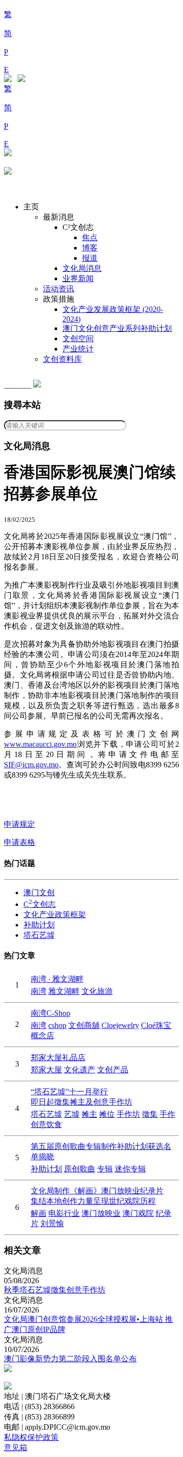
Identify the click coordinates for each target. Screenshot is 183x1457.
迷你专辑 (130, 1169)
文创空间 (78, 338)
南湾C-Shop (50, 1013)
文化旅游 (97, 991)
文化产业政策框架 (54, 914)
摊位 (107, 1114)
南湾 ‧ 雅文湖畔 (57, 979)
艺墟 (72, 1114)
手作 (167, 1114)
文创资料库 (62, 359)
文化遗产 (79, 1070)
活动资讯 (58, 289)
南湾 (38, 991)
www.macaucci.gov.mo (40, 744)
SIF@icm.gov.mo (31, 764)
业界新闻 (78, 278)
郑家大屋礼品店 (58, 1057)
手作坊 (128, 1114)
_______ (18, 385)
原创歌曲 (79, 1169)
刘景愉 (52, 1223)
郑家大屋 (46, 1070)
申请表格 (19, 842)
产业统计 (78, 349)
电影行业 (64, 1213)
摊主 (89, 1114)
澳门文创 (39, 892)
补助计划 (39, 925)
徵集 (150, 1114)
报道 (90, 258)
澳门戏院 (138, 1213)
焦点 (90, 237)
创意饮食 (46, 1124)
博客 (90, 248)
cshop (57, 1025)
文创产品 (112, 1070)
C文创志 (39, 904)
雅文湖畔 (64, 991)
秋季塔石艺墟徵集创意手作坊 (54, 1290)
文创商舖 (84, 1025)
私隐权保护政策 (31, 1437)
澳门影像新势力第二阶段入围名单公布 (70, 1358)
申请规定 (19, 824)
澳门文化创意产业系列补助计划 (117, 328)
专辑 (105, 1169)
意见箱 (15, 1447)
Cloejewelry (120, 1025)
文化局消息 (82, 268)
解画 (38, 1213)
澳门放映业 (101, 1213)
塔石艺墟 (39, 935)
